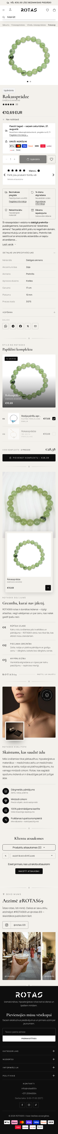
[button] (29, 175)
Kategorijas (11, 1051)
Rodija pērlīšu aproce (31, 416)
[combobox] (31, 17)
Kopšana (8, 312)
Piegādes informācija (18, 135)
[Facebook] (22, 1105)
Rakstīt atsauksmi (29, 871)
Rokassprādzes (18, 25)
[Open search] (5, 856)
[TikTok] (36, 1105)
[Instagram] (29, 1105)
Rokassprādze (28, 431)
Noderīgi (8, 1059)
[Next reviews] (53, 175)
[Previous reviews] (4, 175)
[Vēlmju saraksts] (47, 10)
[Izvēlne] (3, 10)
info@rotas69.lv (29, 1088)
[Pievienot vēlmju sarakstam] (51, 159)
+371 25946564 (29, 1093)
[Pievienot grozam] (48, 588)
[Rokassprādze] (13, 433)
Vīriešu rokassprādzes (36, 25)
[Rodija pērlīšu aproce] (13, 418)
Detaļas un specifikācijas (18, 252)
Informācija (11, 1067)
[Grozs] (54, 10)
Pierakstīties (28, 1038)
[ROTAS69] (29, 994)
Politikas (9, 1075)
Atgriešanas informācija (40, 202)
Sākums (5, 25)
